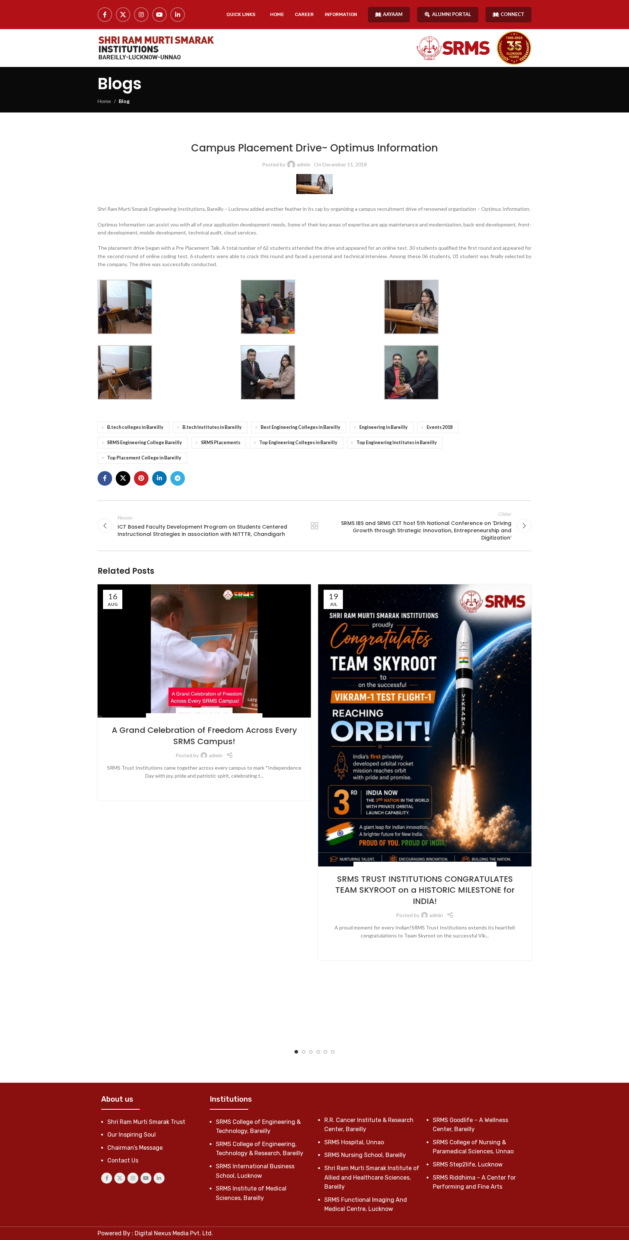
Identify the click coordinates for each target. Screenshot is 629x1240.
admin (303, 164)
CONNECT (512, 14)
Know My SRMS (167, 131)
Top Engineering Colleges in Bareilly (298, 442)
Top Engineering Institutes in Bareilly (396, 442)
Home (104, 101)
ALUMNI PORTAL (451, 14)
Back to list (315, 525)
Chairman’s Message (135, 1147)
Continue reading (204, 787)
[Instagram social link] (141, 14)
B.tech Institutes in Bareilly (212, 427)
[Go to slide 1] (296, 1052)
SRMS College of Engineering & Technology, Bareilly (292, 131)
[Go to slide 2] (303, 1052)
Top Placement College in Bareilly (144, 458)
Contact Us (122, 1160)
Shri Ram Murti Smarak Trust (146, 1121)
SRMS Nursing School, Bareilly (365, 1155)
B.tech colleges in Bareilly (135, 427)
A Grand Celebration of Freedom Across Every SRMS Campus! (204, 735)
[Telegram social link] (177, 478)
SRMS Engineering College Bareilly (144, 442)
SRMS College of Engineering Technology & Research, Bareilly (422, 131)
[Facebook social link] (105, 14)
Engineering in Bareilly (383, 427)
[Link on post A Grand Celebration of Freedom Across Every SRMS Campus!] (204, 651)
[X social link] (123, 14)
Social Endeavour (211, 717)
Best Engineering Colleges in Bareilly (300, 427)
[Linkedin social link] (177, 14)
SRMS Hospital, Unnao (354, 1142)
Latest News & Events (209, 131)
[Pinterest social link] (141, 478)
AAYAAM (393, 14)
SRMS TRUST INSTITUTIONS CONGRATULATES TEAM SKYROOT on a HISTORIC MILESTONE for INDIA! (425, 890)
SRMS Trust (246, 717)
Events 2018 (439, 427)
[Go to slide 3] (311, 1052)
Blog (124, 101)
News (402, 865)
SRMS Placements (220, 442)
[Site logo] (156, 47)
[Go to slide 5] (325, 1052)
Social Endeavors (170, 717)
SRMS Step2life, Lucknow (468, 1164)
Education (383, 865)
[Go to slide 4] (318, 1052)
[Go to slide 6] (333, 1052)
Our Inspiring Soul (131, 1134)
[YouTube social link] (159, 14)
